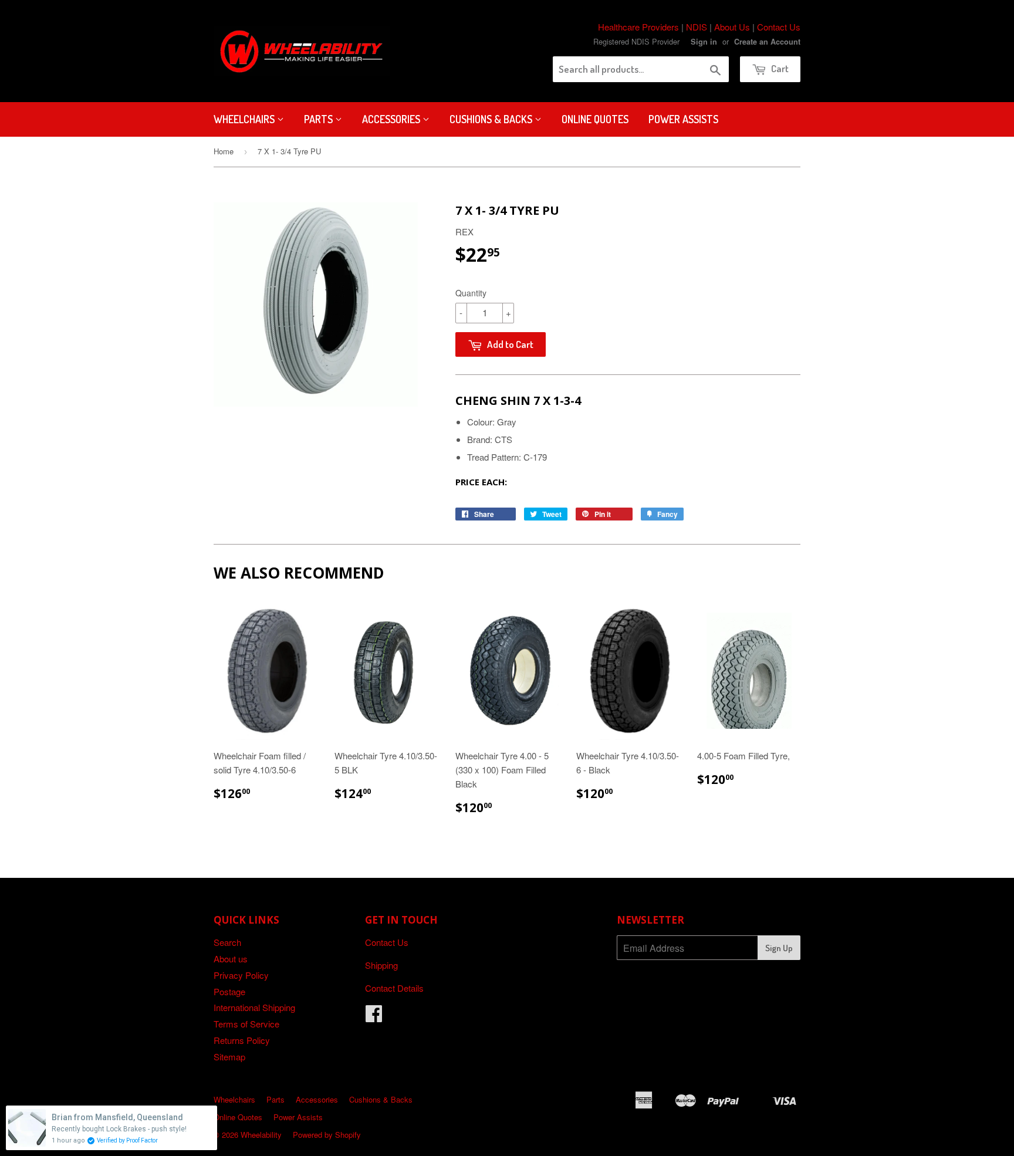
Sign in (704, 41)
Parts (319, 119)
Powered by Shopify (327, 1134)
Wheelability (261, 1134)
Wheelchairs (245, 119)
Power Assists (683, 119)
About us (231, 958)
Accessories (392, 119)
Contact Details (394, 988)
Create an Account (767, 41)
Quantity (470, 293)
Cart (779, 68)
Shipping (381, 965)
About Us (732, 27)
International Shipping (254, 1007)
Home (224, 151)
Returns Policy (242, 1040)
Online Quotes (595, 119)
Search (227, 942)
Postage (229, 991)
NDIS (696, 27)
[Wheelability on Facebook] (374, 1016)
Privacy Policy (241, 975)
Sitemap (229, 1056)
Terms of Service (246, 1024)
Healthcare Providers (638, 27)
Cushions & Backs (492, 119)
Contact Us (778, 27)
